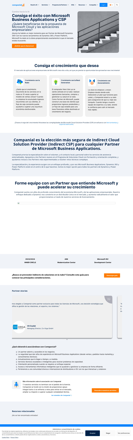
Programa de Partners (59, 5)
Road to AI (34, 5)
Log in (103, 5)
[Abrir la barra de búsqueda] (117, 5)
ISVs (72, 5)
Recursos (82, 5)
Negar (108, 433)
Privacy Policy (14, 437)
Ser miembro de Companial (60, 395)
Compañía (92, 5)
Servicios (45, 5)
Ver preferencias (124, 433)
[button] (24, 46)
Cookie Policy (6, 437)
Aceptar (93, 433)
